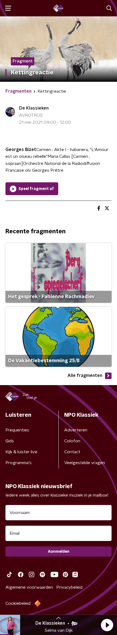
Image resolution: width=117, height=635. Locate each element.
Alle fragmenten (84, 375)
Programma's (18, 463)
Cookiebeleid (17, 603)
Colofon (72, 441)
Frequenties (17, 430)
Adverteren (75, 430)
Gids (9, 441)
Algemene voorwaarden (29, 587)
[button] (107, 625)
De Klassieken (34, 108)
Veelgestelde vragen (84, 463)
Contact (72, 452)
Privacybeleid (69, 587)
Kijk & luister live (21, 452)
